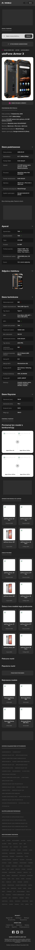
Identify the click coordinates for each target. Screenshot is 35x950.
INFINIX (21, 866)
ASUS (20, 843)
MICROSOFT (15, 875)
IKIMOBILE (14, 866)
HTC (3, 866)
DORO (30, 850)
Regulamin (14, 927)
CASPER (25, 847)
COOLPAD (12, 850)
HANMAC (15, 863)
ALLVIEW (4, 843)
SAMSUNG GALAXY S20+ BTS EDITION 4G (12, 800)
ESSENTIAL (19, 853)
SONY (3, 891)
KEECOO (18, 869)
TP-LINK (28, 894)
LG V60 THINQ (25, 771)
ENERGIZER (12, 853)
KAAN (12, 869)
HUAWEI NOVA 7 (17, 752)
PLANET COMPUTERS (21, 885)
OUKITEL (26, 882)
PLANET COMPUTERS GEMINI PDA (21, 761)
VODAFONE (25, 901)
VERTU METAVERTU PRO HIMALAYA (11, 793)
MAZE (3, 875)
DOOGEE (25, 850)
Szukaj (28, 36)
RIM (8, 888)
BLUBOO (16, 847)
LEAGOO (19, 872)
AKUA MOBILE (15, 840)
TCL (14, 891)
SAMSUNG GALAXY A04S (8, 787)
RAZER (3, 888)
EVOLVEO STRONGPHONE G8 (9, 803)
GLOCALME (29, 859)
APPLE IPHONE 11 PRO (7, 780)
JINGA (3, 869)
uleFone (17, 50)
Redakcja (27, 925)
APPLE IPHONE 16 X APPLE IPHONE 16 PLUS (13, 817)
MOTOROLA (22, 875)
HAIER (9, 863)
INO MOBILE (27, 866)
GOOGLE (4, 863)
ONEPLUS (8, 882)
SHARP (19, 888)
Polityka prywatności (24, 927)
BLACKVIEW (5, 847)
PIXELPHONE (11, 885)
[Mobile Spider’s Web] (7, 3)
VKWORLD (17, 901)
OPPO (14, 882)
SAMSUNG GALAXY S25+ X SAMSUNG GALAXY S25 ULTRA (16, 829)
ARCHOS (15, 843)
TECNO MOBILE (21, 891)
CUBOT (19, 850)
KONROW (29, 869)
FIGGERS (12, 856)
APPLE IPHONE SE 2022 (21, 755)
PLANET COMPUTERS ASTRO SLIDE (11, 777)
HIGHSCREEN (23, 863)
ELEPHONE (4, 853)
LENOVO (25, 872)
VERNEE (21, 898)
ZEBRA (27, 904)
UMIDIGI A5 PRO (6, 790)
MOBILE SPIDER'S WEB (9, 50)
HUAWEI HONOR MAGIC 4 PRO (9, 796)
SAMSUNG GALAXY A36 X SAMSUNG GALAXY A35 (14, 823)
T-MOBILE (9, 891)
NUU (3, 882)
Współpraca (19, 925)
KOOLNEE (4, 872)
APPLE (9, 843)
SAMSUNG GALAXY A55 (8, 755)
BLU (11, 847)
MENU (30, 3)
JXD (8, 869)
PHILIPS (4, 885)
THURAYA (8, 894)
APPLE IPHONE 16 (6, 761)
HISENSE (30, 863)
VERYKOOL (5, 901)
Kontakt (7, 927)
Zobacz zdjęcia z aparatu (18, 103)
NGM (9, 878)
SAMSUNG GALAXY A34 (8, 764)
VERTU (27, 898)
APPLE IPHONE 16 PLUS (21, 764)
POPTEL (30, 885)
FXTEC (26, 856)
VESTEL (11, 901)
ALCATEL (23, 840)
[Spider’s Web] (2, 3)
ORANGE (20, 882)
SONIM (29, 888)
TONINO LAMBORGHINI (18, 894)
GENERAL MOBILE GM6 (22, 787)
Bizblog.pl (26, 918)
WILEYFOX (4, 904)
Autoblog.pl (18, 918)
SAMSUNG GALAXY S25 (18, 790)
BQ (20, 847)
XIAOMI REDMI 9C (6, 752)
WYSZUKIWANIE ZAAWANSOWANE (18, 44)
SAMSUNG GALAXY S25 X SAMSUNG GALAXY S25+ (15, 826)
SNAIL (24, 888)
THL (3, 894)
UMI (10, 898)
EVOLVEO (26, 853)
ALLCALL (29, 840)
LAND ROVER (12, 872)
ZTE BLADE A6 (5, 806)
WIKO (31, 901)
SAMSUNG (13, 888)
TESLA (28, 891)
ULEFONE (4, 898)
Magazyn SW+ (9, 918)
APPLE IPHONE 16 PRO (24, 796)
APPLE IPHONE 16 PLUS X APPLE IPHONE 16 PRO (14, 820)
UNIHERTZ (15, 898)
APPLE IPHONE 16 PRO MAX (9, 774)
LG (30, 872)
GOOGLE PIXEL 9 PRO (24, 803)
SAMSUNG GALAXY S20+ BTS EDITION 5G (12, 784)
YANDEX (17, 904)
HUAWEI (8, 866)
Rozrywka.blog (11, 920)
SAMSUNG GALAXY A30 (21, 768)
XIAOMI (11, 904)
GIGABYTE (15, 859)
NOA (13, 878)
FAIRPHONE (5, 856)
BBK (25, 843)
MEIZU (8, 875)
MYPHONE (30, 875)
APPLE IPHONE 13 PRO (7, 768)
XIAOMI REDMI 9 (16, 771)
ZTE (31, 904)
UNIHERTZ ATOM (6, 771)
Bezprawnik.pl (23, 920)
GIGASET (22, 859)
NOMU (22, 878)
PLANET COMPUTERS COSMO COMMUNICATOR (14, 758)
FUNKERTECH (19, 856)
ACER (3, 840)
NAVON (4, 878)
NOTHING (28, 878)
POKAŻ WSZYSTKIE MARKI (17, 673)
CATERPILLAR (5, 850)
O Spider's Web (9, 925)
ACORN (8, 840)
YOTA (22, 904)
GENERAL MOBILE (6, 859)
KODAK (23, 869)
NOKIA (17, 878)
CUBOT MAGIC (25, 777)
